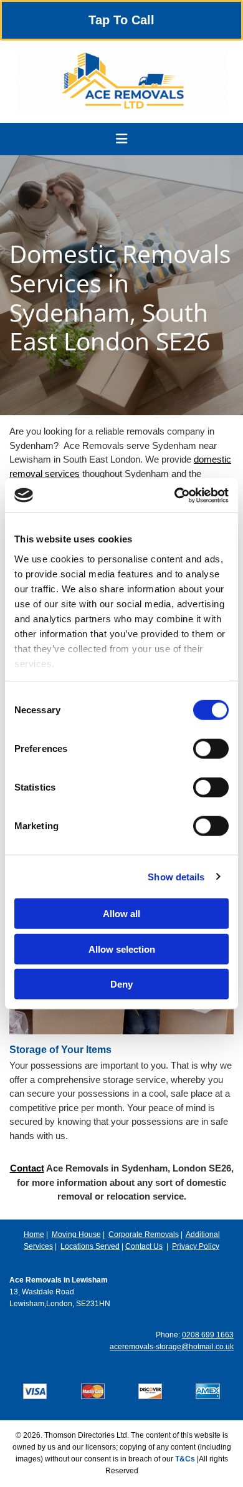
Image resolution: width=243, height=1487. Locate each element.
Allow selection (121, 948)
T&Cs (185, 1459)
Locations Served (90, 1246)
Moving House (76, 1234)
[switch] (211, 749)
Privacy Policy (195, 1246)
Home (34, 1234)
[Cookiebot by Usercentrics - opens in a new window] (175, 495)
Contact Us (144, 1246)
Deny (121, 984)
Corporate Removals (143, 1234)
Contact (27, 1168)
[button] (121, 20)
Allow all (121, 913)
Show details (176, 876)
